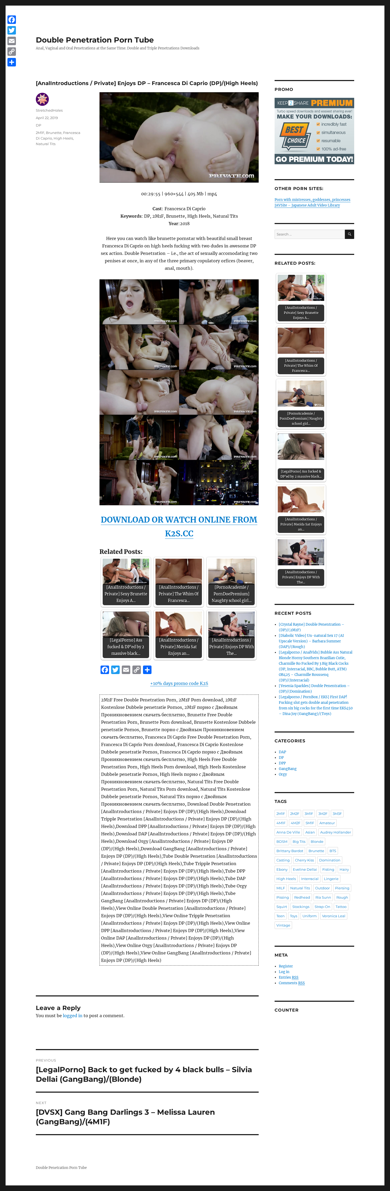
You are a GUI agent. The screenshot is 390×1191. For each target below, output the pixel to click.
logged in (73, 1015)
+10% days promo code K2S (179, 683)
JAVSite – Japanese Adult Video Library (307, 205)
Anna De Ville (288, 832)
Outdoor (322, 888)
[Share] (11, 62)
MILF (280, 888)
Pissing (282, 897)
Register (286, 966)
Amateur (327, 823)
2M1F (40, 133)
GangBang (288, 769)
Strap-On (322, 906)
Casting (283, 860)
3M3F (337, 813)
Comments (292, 983)
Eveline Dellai (305, 869)
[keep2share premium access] (314, 131)
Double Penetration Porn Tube (95, 39)
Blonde (317, 841)
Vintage (283, 925)
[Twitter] (11, 30)
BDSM (281, 841)
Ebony (282, 869)
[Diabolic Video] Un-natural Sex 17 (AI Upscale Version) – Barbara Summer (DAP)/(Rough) (311, 641)
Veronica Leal (333, 916)
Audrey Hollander (335, 832)
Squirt (281, 906)
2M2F (294, 813)
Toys (293, 916)
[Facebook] (11, 19)
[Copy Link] (11, 51)
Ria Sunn (323, 897)
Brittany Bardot (289, 851)
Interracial (310, 879)
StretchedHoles (49, 110)
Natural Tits (45, 144)
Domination (329, 860)
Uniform (309, 916)
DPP (282, 763)
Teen (280, 916)
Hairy (344, 869)
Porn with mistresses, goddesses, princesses (312, 199)
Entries (288, 977)
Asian (310, 832)
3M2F (322, 813)
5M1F (310, 823)
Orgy (283, 774)
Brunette (54, 133)
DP (38, 125)
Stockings (300, 906)
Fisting (328, 869)
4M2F (295, 823)
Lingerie (331, 879)
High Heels (63, 138)
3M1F (309, 813)
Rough (342, 897)
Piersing (342, 888)
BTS (333, 851)
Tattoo (341, 906)
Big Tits (299, 841)
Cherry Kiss (304, 860)
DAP (282, 752)
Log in (284, 972)
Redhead (302, 897)
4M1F (280, 823)
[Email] (11, 41)
